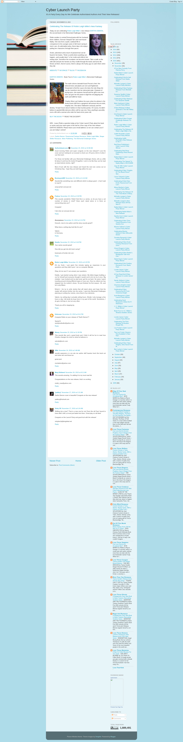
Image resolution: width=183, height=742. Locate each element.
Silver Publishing (67, 138)
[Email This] (83, 133)
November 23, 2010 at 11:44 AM (76, 178)
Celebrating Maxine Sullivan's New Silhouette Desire (123, 233)
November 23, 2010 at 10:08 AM (82, 148)
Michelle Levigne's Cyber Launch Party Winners (122, 84)
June (116, 365)
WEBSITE (53, 70)
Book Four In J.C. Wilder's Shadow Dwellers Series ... (123, 312)
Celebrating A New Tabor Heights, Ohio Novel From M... (123, 344)
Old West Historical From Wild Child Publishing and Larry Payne (122, 490)
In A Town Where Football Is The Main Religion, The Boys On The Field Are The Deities (122, 413)
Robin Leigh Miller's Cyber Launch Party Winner (123, 125)
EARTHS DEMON (96, 31)
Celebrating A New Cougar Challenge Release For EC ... (123, 120)
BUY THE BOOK (56, 116)
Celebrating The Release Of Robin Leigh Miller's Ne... (123, 130)
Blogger (113, 736)
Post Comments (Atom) (67, 465)
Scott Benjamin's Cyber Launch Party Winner (122, 296)
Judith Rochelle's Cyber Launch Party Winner (122, 134)
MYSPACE (64, 70)
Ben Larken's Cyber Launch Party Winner (123, 350)
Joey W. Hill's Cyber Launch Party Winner (123, 166)
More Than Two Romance (122, 577)
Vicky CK (58, 408)
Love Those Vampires (120, 542)
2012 (115, 55)
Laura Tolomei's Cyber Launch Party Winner (122, 177)
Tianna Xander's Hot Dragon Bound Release (121, 562)
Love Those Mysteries (121, 650)
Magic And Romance (120, 614)
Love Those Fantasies (121, 429)
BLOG (72, 70)
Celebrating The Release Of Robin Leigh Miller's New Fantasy (76, 26)
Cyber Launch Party (63, 10)
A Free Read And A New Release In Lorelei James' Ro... (123, 275)
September (118, 357)
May (116, 368)
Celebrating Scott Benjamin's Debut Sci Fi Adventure (123, 301)
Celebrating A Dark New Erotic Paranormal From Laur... (123, 182)
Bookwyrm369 (60, 178)
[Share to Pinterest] (91, 133)
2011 (114, 58)
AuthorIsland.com (61, 148)
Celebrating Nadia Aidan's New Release (122, 212)
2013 (115, 52)
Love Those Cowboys (121, 487)
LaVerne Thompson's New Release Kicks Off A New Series (121, 636)
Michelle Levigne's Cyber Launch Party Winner (122, 197)
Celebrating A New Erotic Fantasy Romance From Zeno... (123, 243)
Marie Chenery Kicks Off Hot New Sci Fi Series (121, 527)
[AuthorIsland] (117, 705)
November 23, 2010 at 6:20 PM (79, 262)
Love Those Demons (120, 633)
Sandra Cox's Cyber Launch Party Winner (123, 217)
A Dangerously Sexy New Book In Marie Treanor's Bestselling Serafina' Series (122, 598)
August (117, 360)
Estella (57, 242)
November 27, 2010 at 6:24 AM (72, 408)
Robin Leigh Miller (93, 136)
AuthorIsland (114, 677)
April (116, 371)
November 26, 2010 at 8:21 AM (75, 372)
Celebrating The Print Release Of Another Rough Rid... (121, 323)
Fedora (57, 196)
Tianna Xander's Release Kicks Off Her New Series (122, 580)
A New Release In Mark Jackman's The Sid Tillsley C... (123, 109)
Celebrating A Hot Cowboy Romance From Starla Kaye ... (123, 265)
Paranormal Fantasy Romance (76, 136)
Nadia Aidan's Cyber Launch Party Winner (123, 73)
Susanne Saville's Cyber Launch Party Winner (122, 95)
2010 (115, 61)
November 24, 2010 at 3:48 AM (69, 350)
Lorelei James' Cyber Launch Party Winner (122, 270)
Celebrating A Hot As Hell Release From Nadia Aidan (122, 79)
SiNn (56, 350)
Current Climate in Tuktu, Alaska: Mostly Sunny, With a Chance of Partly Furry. (122, 451)
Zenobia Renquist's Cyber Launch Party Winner (123, 238)
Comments (117, 718)
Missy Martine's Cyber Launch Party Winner (122, 188)
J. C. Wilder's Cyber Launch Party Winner (123, 307)
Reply (57, 172)
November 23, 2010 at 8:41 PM (72, 314)
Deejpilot (98, 736)
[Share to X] (87, 133)
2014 (115, 49)
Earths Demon (60, 136)
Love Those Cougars (120, 560)
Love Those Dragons (120, 467)
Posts (115, 715)
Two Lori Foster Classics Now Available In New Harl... (122, 333)
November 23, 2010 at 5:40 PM (70, 242)
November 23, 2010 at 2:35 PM (71, 196)
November (118, 66)
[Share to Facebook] (89, 133)
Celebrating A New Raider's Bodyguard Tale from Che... (123, 254)
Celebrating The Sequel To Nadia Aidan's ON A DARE (123, 162)
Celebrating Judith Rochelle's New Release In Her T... (123, 140)
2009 (115, 383)
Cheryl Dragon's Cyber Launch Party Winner (122, 249)
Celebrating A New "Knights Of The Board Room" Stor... (123, 172)
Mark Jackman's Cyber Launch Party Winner (122, 104)
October (117, 354)
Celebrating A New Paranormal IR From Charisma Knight (122, 291)
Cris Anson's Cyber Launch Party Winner (123, 115)
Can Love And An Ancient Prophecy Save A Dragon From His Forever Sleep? (122, 432)
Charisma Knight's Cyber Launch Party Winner (122, 285)
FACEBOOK (81, 70)
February (118, 377)
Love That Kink (118, 667)
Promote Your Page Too (117, 707)
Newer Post (55, 461)
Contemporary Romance (121, 410)
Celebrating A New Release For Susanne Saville (123, 99)
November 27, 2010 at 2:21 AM (72, 392)
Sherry (57, 332)
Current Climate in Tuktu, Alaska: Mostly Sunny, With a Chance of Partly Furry (122, 507)
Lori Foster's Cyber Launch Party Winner (123, 328)
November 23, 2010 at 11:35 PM (71, 332)
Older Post (101, 461)
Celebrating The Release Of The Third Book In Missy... (123, 192)
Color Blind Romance (120, 504)
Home (78, 461)
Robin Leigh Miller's (74, 31)
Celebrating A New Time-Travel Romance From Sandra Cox (122, 222)
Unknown (58, 314)
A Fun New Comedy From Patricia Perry (123, 69)
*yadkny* (58, 392)
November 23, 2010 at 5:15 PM (74, 220)
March (117, 374)
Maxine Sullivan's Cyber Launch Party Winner (122, 227)
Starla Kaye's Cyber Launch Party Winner (123, 259)
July (116, 363)
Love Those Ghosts (120, 594)
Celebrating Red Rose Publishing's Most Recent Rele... (123, 152)
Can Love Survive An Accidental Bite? (119, 395)
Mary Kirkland (60, 372)
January (117, 379)
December (118, 63)
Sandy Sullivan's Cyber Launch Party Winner (122, 281)
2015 (115, 47)
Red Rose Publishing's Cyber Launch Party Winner (121, 146)
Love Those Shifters (120, 448)
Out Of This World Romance (119, 524)
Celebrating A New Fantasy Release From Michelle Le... (123, 89)
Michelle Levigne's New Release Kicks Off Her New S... (122, 202)
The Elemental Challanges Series (85, 138)
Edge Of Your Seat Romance (119, 392)
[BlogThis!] (85, 133)
